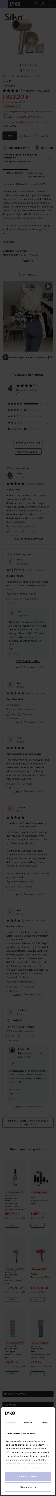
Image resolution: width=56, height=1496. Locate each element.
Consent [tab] (11, 1422)
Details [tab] (28, 1422)
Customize (26, 1487)
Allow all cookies (28, 1476)
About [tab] (45, 1422)
